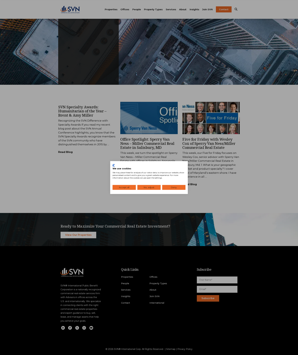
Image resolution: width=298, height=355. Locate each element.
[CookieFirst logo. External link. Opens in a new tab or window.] (114, 165)
